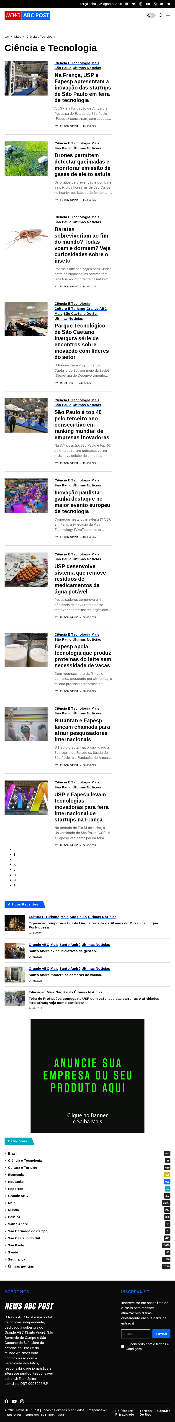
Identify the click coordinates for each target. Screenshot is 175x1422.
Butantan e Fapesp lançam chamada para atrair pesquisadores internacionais (82, 730)
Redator (66, 383)
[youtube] (148, 4)
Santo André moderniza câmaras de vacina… (67, 975)
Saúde (88, 1252)
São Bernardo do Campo (88, 1231)
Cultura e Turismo (88, 1167)
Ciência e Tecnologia (40, 36)
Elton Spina (69, 126)
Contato (163, 1411)
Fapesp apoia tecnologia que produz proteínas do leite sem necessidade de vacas (82, 656)
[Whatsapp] (155, 4)
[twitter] (133, 4)
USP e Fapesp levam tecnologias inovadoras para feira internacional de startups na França (81, 807)
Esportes (88, 1189)
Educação (88, 1182)
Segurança (88, 1259)
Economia (88, 1174)
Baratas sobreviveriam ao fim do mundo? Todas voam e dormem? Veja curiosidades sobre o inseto (82, 245)
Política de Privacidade (124, 1413)
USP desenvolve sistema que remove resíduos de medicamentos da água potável (80, 578)
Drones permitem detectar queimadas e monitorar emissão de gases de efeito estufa (82, 164)
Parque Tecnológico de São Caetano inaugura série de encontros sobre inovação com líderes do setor (81, 341)
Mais (17, 36)
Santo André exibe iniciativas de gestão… (64, 951)
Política (88, 1217)
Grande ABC (88, 1196)
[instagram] (140, 4)
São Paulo (88, 1245)
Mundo (88, 1210)
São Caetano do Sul (88, 1238)
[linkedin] (161, 4)
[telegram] (168, 4)
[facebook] (126, 4)
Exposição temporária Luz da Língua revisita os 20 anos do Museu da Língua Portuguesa (93, 925)
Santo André (88, 1224)
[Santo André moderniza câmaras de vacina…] (15, 974)
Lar (7, 36)
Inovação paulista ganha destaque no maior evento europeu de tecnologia (82, 502)
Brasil (88, 1153)
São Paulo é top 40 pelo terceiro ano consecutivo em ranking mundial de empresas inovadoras (81, 424)
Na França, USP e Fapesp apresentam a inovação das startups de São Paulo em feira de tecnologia (82, 87)
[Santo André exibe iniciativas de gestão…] (15, 951)
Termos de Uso (145, 1413)
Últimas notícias (88, 1266)
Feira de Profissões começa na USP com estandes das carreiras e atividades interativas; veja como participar (94, 1001)
